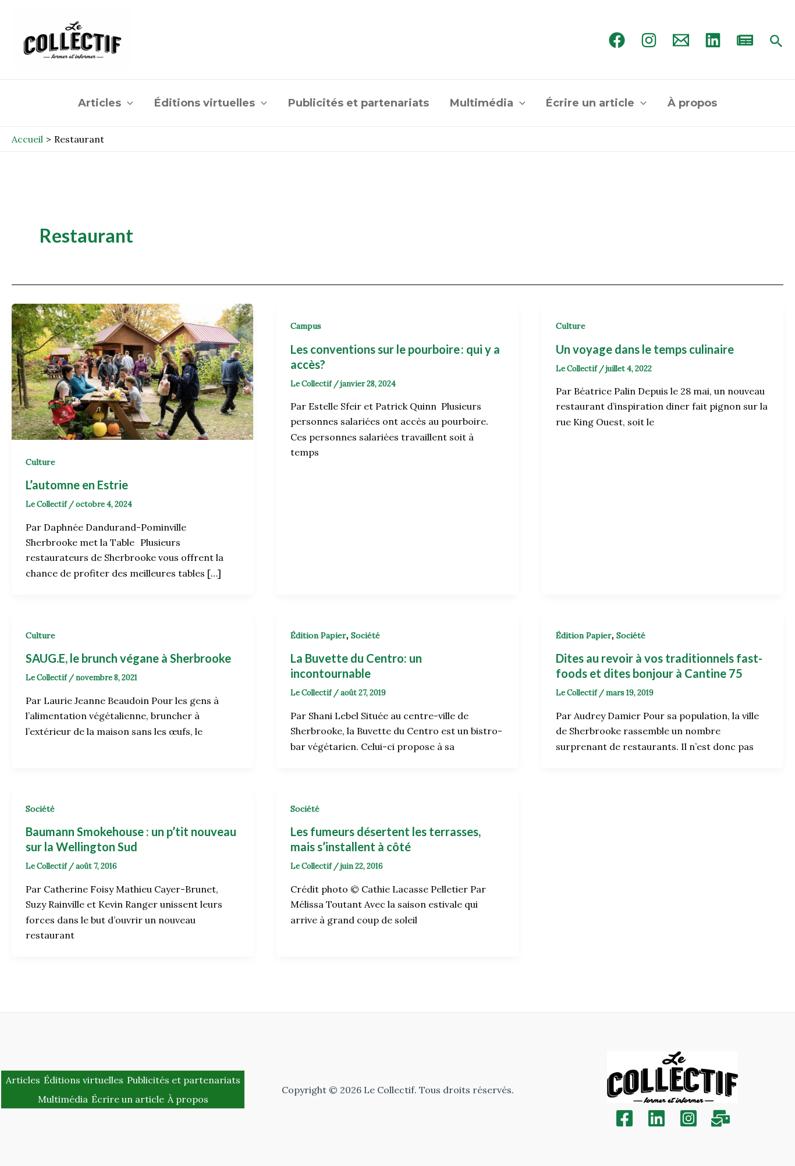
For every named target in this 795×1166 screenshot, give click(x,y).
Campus (305, 326)
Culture (40, 462)
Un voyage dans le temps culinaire (645, 349)
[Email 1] (681, 40)
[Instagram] (649, 40)
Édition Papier (318, 635)
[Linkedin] (656, 1118)
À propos (692, 103)
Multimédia (481, 103)
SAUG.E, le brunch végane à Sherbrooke (128, 658)
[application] (127, 103)
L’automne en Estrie (78, 485)
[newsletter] (745, 40)
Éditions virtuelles (204, 103)
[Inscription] (720, 1118)
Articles (99, 103)
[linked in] (713, 40)
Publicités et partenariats (358, 103)
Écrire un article (590, 103)
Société (365, 635)
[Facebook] (617, 40)
